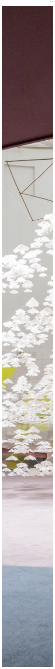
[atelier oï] (6, 2)
